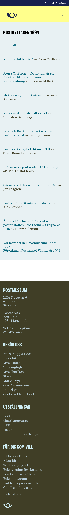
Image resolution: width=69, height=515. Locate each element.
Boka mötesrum (15, 479)
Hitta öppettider (15, 456)
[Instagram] (53, 3)
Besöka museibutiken (19, 474)
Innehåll (9, 45)
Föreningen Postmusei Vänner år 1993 (31, 250)
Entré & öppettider (17, 354)
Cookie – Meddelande (19, 394)
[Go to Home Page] (11, 15)
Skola (7, 376)
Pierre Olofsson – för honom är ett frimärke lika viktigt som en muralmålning (28, 77)
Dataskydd (11, 390)
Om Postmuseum (16, 385)
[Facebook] (45, 3)
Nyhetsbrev (12, 494)
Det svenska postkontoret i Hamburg (30, 167)
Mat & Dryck (12, 381)
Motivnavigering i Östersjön (24, 95)
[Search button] (61, 14)
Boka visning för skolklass (22, 470)
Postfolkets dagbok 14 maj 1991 (26, 149)
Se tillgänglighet (15, 465)
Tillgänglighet (14, 367)
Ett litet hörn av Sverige (21, 434)
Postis (7, 430)
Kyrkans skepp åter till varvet (25, 113)
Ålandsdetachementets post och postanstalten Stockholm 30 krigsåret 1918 (31, 225)
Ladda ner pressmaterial (21, 483)
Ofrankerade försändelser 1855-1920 (30, 185)
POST (7, 416)
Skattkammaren (15, 421)
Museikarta (11, 363)
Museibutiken (13, 372)
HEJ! (6, 425)
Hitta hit (9, 358)
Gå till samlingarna (17, 487)
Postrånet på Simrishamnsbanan (28, 203)
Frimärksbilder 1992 (18, 59)
